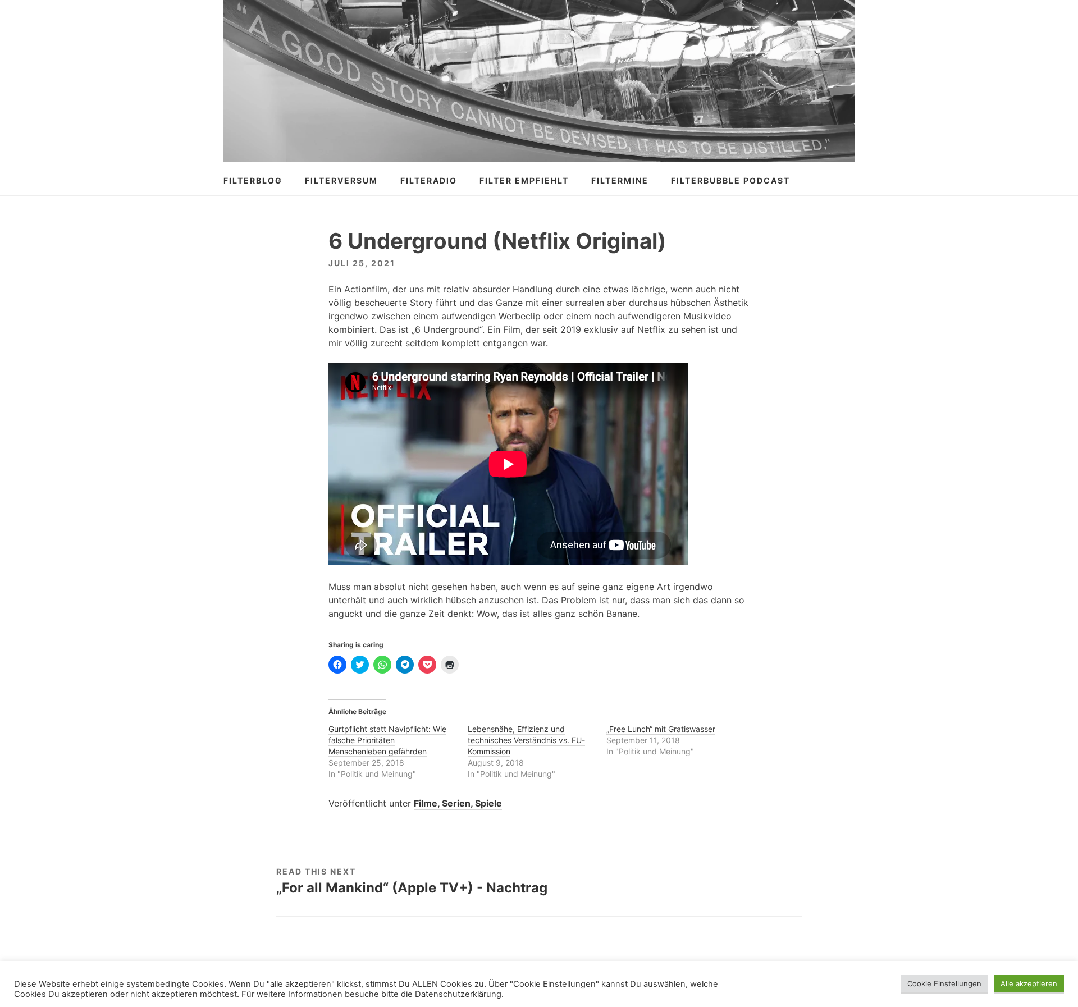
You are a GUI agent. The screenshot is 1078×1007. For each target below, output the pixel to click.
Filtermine (619, 180)
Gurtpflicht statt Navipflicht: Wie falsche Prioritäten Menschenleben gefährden (387, 740)
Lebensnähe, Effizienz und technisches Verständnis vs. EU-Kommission (526, 740)
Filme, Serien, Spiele (458, 803)
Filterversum (341, 180)
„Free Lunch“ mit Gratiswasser (660, 729)
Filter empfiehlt (524, 180)
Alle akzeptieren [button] (1029, 983)
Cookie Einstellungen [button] (944, 983)
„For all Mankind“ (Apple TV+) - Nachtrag (411, 888)
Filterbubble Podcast (730, 180)
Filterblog (252, 180)
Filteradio (428, 180)
